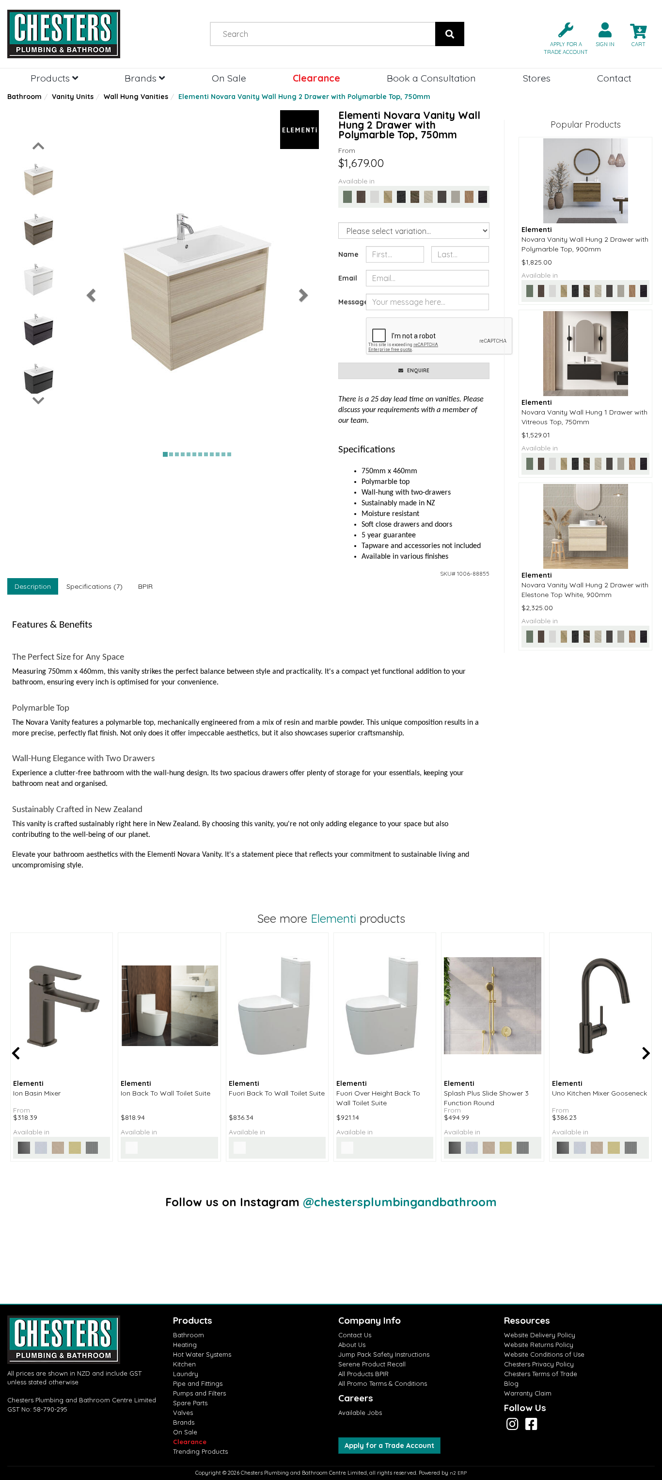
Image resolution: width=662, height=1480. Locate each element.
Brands (142, 78)
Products (51, 78)
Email (347, 278)
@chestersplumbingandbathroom (400, 1202)
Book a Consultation (431, 78)
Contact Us (354, 1335)
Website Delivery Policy (539, 1335)
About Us (351, 1344)
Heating (185, 1344)
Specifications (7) (94, 586)
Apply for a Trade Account (389, 1445)
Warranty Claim (528, 1393)
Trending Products (200, 1451)
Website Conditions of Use (544, 1354)
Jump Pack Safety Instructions (383, 1354)
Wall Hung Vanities (136, 96)
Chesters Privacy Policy (539, 1364)
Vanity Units (73, 96)
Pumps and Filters (199, 1393)
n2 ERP (458, 1473)
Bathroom (24, 96)
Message (348, 302)
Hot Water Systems (202, 1354)
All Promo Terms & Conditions (382, 1383)
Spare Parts (190, 1403)
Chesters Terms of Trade (540, 1374)
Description (33, 586)
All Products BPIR (363, 1374)
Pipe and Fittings (197, 1383)
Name (348, 254)
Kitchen (184, 1364)
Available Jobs (360, 1412)
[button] (562, 37)
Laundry (185, 1374)
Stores (537, 78)
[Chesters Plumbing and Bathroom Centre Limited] (82, 34)
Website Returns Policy (538, 1344)
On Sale (229, 78)
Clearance (316, 78)
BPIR (145, 586)
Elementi (333, 918)
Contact (614, 78)
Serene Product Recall (372, 1364)
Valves (183, 1412)
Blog (511, 1383)
